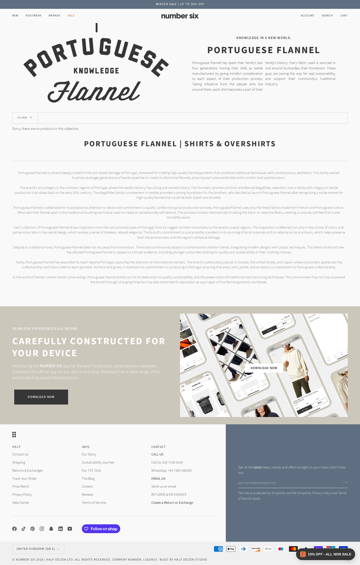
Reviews (87, 494)
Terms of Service (94, 502)
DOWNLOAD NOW (264, 368)
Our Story (89, 454)
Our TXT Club (91, 470)
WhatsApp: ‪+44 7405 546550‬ (171, 470)
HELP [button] (16, 447)
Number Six (25, 559)
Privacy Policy (321, 493)
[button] (33, 16)
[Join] (344, 482)
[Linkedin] (60, 529)
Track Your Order (24, 478)
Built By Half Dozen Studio (183, 559)
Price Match (20, 486)
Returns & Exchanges (27, 470)
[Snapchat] (51, 529)
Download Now (41, 397)
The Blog (88, 478)
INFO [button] (86, 447)
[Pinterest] (32, 529)
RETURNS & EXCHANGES (168, 494)
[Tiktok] (23, 529)
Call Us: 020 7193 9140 (167, 462)
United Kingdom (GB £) (35, 549)
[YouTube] (70, 529)
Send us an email (163, 486)
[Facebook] (14, 529)
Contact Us (20, 454)
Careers (87, 486)
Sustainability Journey (98, 462)
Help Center (20, 502)
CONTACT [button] (158, 447)
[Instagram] (42, 529)
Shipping (18, 462)
